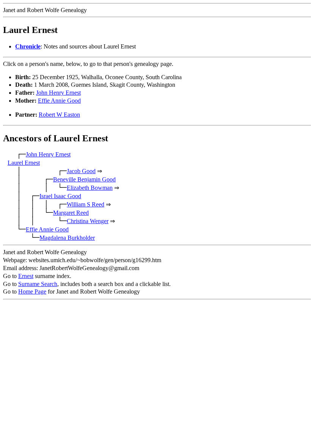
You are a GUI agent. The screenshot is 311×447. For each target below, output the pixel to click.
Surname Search (37, 284)
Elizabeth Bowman (90, 187)
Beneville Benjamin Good (84, 179)
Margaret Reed (71, 212)
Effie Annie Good (59, 100)
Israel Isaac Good (60, 196)
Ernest (25, 276)
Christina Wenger (87, 221)
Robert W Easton (59, 114)
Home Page (32, 291)
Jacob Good (81, 171)
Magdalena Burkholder (67, 237)
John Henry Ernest (58, 92)
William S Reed (85, 204)
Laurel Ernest (24, 162)
